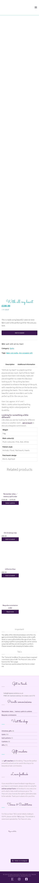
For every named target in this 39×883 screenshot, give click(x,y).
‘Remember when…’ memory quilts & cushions (17, 711)
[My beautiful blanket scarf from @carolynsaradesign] (19, 847)
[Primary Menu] (35, 7)
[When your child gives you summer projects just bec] (19, 839)
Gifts (3, 745)
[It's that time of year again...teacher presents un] (7, 847)
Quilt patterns (6, 738)
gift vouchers (8, 761)
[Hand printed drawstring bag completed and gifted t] (31, 839)
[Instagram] (19, 879)
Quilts (12, 348)
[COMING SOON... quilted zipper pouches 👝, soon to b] (31, 847)
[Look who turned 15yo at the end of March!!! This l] (31, 854)
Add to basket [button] (10, 539)
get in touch (27, 423)
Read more (10, 612)
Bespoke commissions (9, 715)
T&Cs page (14, 662)
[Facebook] (26, 879)
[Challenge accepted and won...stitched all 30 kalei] (7, 854)
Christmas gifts (7, 731)
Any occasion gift (26, 353)
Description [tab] (10, 364)
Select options (10, 503)
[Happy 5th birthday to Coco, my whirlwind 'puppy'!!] (19, 854)
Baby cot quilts (12, 353)
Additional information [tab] (26, 364)
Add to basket (19, 333)
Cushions (5, 741)
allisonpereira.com (25, 876)
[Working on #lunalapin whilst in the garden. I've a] (7, 839)
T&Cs (19, 816)
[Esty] (12, 879)
